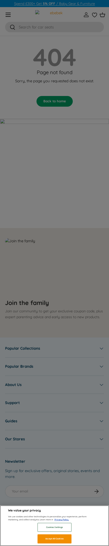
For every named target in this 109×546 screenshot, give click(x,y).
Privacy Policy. (62, 519)
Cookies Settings (54, 527)
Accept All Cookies (54, 538)
